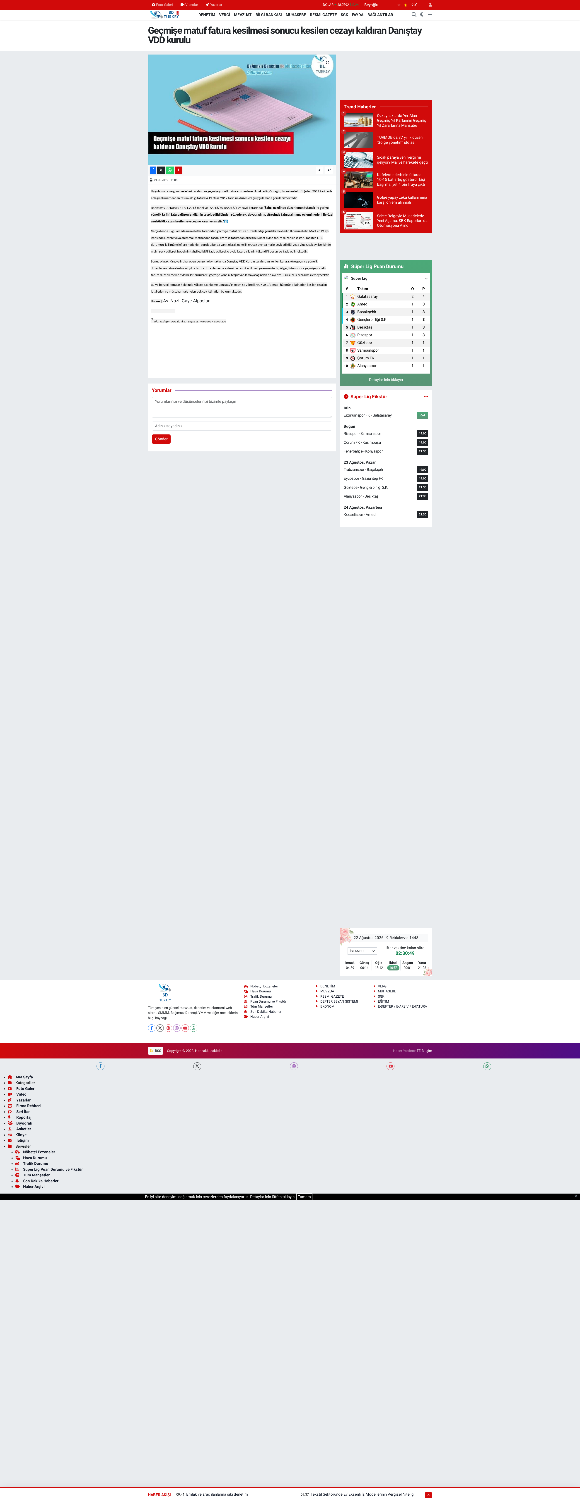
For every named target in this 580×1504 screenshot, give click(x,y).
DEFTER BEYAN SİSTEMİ (339, 1001)
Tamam (304, 1196)
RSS (157, 1051)
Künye (21, 1134)
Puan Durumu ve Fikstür (268, 1001)
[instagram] (294, 1066)
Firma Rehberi (28, 1106)
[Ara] (414, 15)
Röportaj (23, 1117)
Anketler (23, 1129)
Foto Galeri (164, 5)
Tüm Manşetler (261, 1006)
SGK (344, 14)
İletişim (22, 1140)
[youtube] (390, 1066)
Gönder (161, 439)
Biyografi (23, 1123)
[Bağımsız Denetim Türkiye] (165, 14)
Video (21, 1094)
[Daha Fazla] (178, 170)
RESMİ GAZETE (323, 14)
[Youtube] (185, 1028)
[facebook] (100, 1066)
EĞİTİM (383, 1001)
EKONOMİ (327, 1006)
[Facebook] (151, 1028)
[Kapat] (577, 1196)
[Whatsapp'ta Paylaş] (170, 170)
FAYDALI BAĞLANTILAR (372, 14)
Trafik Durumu (261, 996)
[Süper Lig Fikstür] (426, 396)
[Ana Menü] (430, 15)
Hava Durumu (260, 991)
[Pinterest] (168, 1028)
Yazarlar (216, 5)
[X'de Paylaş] (161, 170)
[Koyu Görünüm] (422, 15)
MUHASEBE (296, 14)
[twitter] (197, 1066)
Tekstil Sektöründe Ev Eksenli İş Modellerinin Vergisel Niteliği (363, 1494)
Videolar (191, 5)
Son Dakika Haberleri (266, 1012)
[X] (160, 1028)
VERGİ (224, 14)
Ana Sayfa (24, 1077)
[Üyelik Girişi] (428, 5)
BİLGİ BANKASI (269, 14)
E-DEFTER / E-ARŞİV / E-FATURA (402, 1006)
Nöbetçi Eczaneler (264, 986)
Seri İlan (23, 1111)
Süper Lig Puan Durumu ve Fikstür (53, 1169)
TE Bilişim (424, 1051)
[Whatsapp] (193, 1028)
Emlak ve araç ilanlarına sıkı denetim (217, 1494)
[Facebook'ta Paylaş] (153, 170)
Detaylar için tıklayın (386, 379)
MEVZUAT (243, 14)
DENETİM (206, 14)
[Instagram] (177, 1028)
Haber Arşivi (259, 1017)
